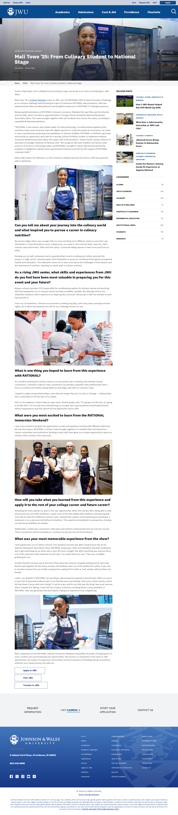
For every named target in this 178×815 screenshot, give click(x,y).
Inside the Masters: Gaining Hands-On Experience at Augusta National (149, 166)
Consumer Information (121, 750)
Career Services (118, 736)
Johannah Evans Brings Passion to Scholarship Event (147, 143)
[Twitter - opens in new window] (17, 776)
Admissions (86, 12)
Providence (131, 12)
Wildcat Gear (147, 763)
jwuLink (115, 772)
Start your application (108, 710)
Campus (72, 710)
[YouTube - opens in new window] (28, 776)
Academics (62, 12)
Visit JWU (28, 677)
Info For (6, 2)
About (83, 741)
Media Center (147, 736)
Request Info (144, 2)
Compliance (116, 745)
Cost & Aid (109, 12)
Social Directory (148, 745)
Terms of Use (147, 750)
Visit (155, 2)
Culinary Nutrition (38, 100)
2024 (25, 83)
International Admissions (122, 767)
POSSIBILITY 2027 (149, 741)
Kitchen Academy (119, 776)
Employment (117, 754)
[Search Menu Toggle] (173, 11)
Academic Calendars (89, 750)
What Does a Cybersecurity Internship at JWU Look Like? (149, 125)
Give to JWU (116, 759)
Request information (32, 710)
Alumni (84, 763)
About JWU (18, 2)
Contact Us (146, 767)
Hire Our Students (119, 763)
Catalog (115, 741)
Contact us (145, 710)
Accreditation (86, 754)
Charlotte (154, 12)
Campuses (85, 776)
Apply (167, 2)
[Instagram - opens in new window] (22, 776)
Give (134, 2)
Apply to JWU (30, 670)
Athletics (84, 772)
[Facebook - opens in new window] (11, 776)
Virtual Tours (147, 759)
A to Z (83, 736)
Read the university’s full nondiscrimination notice (100, 809)
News (28, 2)
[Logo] (17, 10)
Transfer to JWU (31, 685)
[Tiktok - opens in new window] (34, 776)
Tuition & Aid (147, 754)
